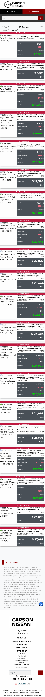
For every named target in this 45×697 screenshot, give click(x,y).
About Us (21, 638)
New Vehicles (21, 654)
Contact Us (7, 691)
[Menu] (40, 4)
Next (15, 562)
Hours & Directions (21, 641)
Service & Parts (21, 665)
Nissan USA (21, 648)
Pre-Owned (22, 656)
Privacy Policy (31, 691)
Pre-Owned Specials (22, 660)
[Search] (40, 18)
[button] (41, 604)
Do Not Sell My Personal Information (24, 693)
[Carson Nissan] (14, 4)
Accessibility (19, 691)
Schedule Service (22, 668)
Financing (22, 644)
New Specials (21, 658)
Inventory (22, 651)
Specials (21, 662)
